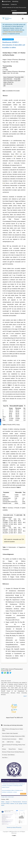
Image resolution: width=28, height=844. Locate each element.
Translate (22, 14)
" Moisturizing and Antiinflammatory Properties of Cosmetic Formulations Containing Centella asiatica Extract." (13, 785)
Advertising (15, 1)
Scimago (18, 741)
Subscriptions (5, 4)
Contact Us (14, 4)
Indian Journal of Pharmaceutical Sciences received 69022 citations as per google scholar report (14, 803)
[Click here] (14, 835)
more (25, 696)
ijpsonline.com (16, 831)
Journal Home (7, 1)
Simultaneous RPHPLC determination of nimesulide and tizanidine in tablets (13, 44)
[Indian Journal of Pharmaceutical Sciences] (6, 18)
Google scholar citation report (7, 796)
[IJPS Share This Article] (2, 672)
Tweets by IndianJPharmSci (14, 827)
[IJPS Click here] (14, 817)
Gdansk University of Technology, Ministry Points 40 (13, 745)
